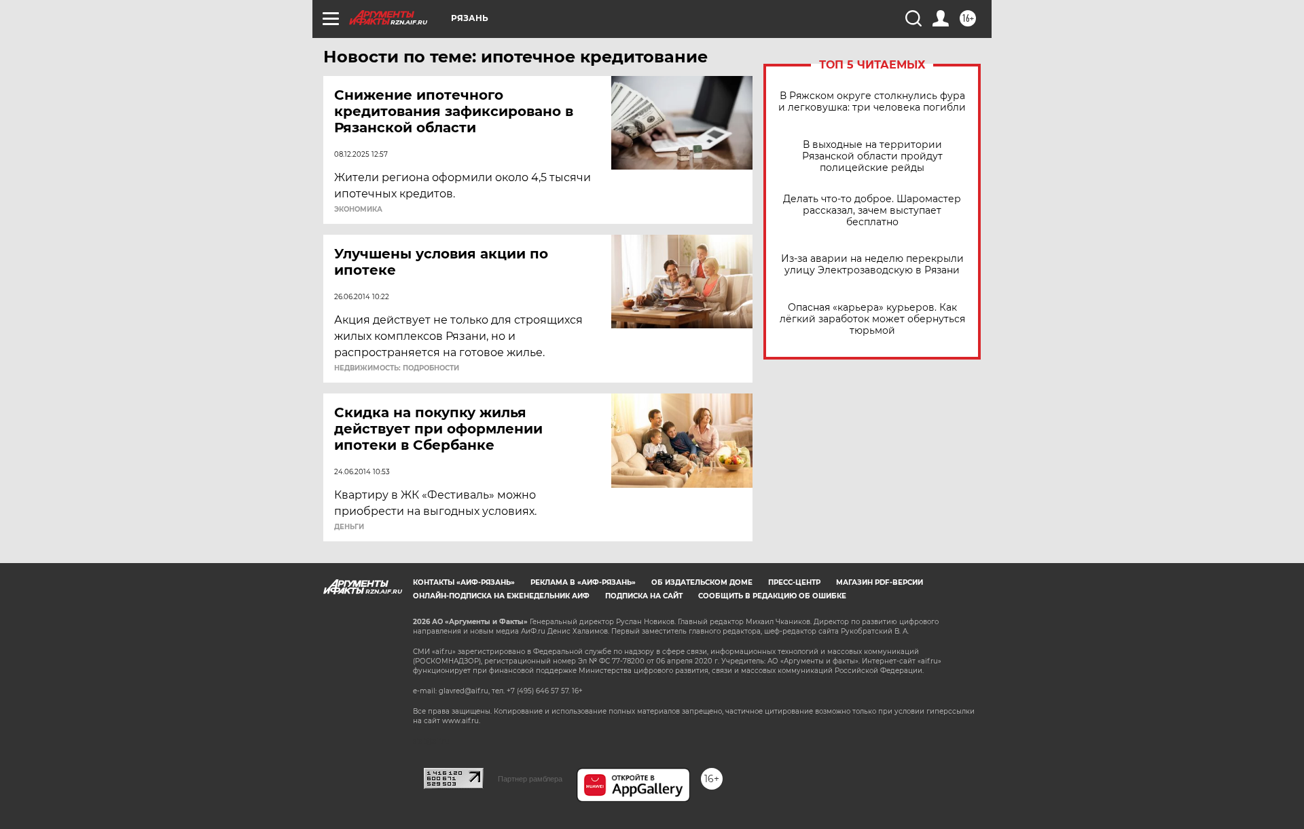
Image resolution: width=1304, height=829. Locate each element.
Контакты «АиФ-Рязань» (464, 582)
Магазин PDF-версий (879, 582)
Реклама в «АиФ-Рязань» (583, 582)
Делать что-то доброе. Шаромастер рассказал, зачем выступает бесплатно (872, 210)
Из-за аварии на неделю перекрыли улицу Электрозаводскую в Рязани (872, 264)
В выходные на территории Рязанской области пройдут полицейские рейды (872, 156)
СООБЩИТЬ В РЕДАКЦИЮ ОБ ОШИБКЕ (772, 596)
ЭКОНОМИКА (358, 209)
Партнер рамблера (530, 779)
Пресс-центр (794, 582)
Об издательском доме (702, 582)
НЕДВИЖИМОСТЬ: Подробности (396, 368)
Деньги (349, 527)
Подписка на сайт (644, 596)
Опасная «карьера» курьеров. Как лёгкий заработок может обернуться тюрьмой (872, 319)
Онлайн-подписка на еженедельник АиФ (501, 596)
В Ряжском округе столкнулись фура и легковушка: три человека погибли (872, 101)
